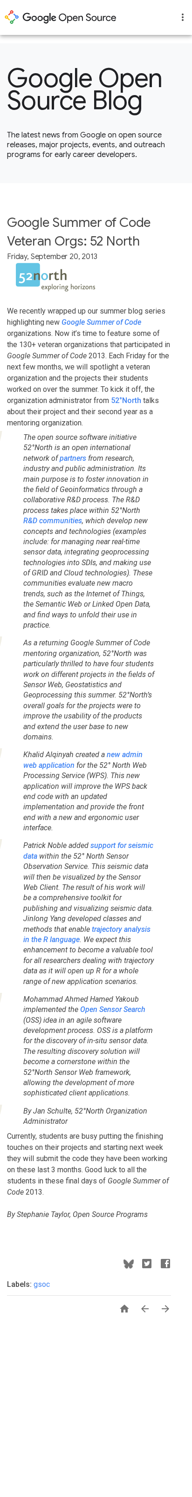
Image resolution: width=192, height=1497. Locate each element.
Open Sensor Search (112, 1009)
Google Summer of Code (101, 322)
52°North (126, 400)
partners (73, 458)
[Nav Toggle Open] (182, 17)
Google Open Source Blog (85, 89)
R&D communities (52, 520)
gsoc (42, 1284)
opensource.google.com (61, 17)
